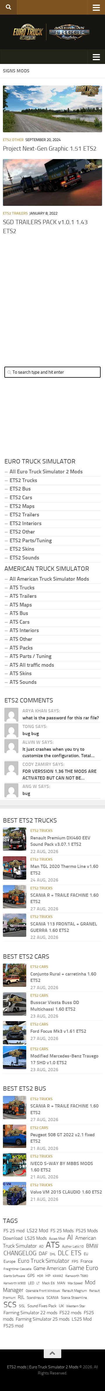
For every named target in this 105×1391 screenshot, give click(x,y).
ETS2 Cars (21, 497)
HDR (40, 1276)
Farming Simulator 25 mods (42, 1319)
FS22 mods (70, 1312)
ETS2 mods (17, 1367)
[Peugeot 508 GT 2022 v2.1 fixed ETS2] (14, 1136)
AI (70, 1237)
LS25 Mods (36, 1238)
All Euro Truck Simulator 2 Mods (46, 471)
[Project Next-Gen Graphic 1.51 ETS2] (52, 108)
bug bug (30, 733)
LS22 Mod (37, 1230)
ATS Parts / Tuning (30, 656)
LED (31, 1283)
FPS (75, 1261)
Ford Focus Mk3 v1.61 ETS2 (58, 1031)
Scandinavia (35, 1297)
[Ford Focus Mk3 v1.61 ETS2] (14, 1032)
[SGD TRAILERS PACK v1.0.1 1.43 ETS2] (52, 182)
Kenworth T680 (76, 1276)
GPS (31, 1275)
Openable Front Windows (43, 1291)
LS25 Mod (82, 1319)
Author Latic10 (73, 1246)
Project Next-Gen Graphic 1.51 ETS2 (50, 148)
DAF (43, 1253)
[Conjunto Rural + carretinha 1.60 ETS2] (14, 975)
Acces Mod (57, 1239)
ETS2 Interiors (25, 523)
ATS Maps (21, 605)
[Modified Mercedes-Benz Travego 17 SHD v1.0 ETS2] (14, 1057)
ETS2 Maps (22, 506)
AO (41, 1246)
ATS (53, 1245)
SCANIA (52, 1297)
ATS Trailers (23, 596)
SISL (22, 1306)
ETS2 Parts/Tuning (31, 540)
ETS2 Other (13, 140)
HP (48, 1276)
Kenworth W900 (15, 1283)
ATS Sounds (23, 682)
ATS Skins (21, 673)
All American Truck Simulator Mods (49, 579)
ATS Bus (19, 613)
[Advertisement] (52, 298)
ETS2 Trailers (15, 213)
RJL (21, 1297)
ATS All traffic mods (32, 665)
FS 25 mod (14, 1230)
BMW (92, 1246)
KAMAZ (58, 1276)
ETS (76, 1253)
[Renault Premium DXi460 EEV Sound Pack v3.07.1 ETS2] (14, 839)
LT (38, 1283)
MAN (61, 1283)
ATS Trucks (22, 587)
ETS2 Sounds (24, 557)
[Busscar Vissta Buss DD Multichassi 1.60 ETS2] (14, 1004)
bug (26, 793)
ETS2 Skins (22, 549)
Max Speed (75, 1283)
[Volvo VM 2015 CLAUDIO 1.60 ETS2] (14, 1193)
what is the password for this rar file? (60, 718)
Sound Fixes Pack (42, 1305)
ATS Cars (19, 622)
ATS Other (21, 639)
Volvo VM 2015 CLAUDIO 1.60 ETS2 (66, 1192)
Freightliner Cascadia (17, 1269)
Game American (50, 1268)
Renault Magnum (74, 1291)
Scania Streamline (74, 1297)
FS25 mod (13, 1325)
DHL (52, 1254)
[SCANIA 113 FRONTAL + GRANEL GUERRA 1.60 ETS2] (14, 925)
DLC (63, 1253)
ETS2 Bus (20, 489)
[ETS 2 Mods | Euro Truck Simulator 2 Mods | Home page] (52, 32)
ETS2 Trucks (23, 480)
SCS (10, 1304)
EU (86, 1254)
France (86, 1261)
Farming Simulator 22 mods (30, 1312)
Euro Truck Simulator (43, 1260)
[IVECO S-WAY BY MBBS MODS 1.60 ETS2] (14, 1164)
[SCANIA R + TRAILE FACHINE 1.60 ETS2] (14, 896)
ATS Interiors (24, 630)
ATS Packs (21, 648)
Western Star (75, 1306)
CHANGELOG (20, 1253)
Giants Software (14, 1276)
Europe (9, 1261)
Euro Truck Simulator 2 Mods (53, 1367)
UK (61, 1305)
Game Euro (83, 1268)
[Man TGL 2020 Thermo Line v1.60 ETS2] (14, 868)
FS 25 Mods (62, 1230)
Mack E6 (48, 1283)
